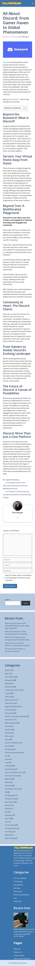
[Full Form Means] (11, 3)
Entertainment (10, 723)
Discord (6, 62)
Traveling (8, 831)
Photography (10, 795)
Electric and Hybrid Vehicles (15, 716)
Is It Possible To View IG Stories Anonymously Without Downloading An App (17, 494)
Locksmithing (10, 769)
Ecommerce (9, 710)
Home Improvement (12, 752)
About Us (17, 949)
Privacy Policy (19, 955)
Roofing (8, 808)
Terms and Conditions (22, 959)
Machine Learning (12, 776)
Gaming (8, 746)
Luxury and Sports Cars (14, 772)
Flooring (8, 736)
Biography (9, 680)
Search (7, 600)
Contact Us (18, 952)
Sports (7, 818)
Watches (8, 835)
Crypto (7, 693)
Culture (8, 696)
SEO (6, 812)
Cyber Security (10, 700)
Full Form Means (11, 743)
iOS (6, 756)
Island (7, 759)
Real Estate (9, 802)
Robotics (8, 805)
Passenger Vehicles (12, 789)
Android (8, 670)
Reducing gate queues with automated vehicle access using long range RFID (17, 625)
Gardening (9, 749)
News (7, 782)
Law (6, 762)
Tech (7, 822)
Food (7, 739)
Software (8, 815)
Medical (8, 779)
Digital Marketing (12, 480)
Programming (10, 799)
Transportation (11, 828)
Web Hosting (10, 838)
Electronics (9, 720)
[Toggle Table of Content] (24, 108)
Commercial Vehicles (13, 690)
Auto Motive (9, 677)
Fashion (8, 726)
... (17, 517)
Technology (9, 825)
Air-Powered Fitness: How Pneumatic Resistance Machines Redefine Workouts (15, 485)
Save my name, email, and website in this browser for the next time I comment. (18, 577)
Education (9, 713)
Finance (8, 729)
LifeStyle (8, 766)
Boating (8, 683)
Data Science (10, 703)
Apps (7, 673)
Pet (6, 792)
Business (8, 687)
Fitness (7, 733)
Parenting (8, 785)
